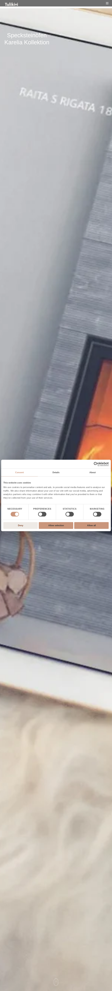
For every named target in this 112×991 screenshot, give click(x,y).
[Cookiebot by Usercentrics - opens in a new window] (96, 464)
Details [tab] (56, 472)
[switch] (42, 514)
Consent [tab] (19, 472)
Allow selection (56, 525)
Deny (20, 525)
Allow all (91, 525)
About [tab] (92, 472)
